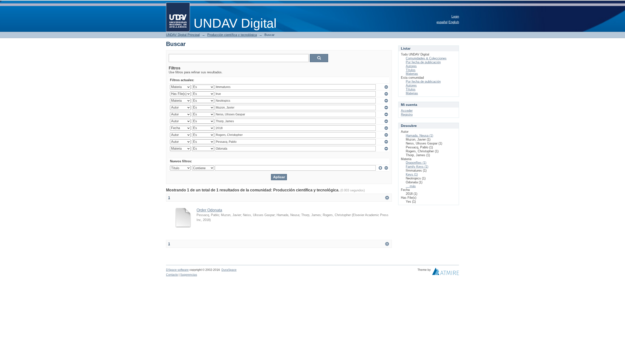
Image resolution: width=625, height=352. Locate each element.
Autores (411, 66)
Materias (412, 74)
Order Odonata (209, 210)
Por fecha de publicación (423, 62)
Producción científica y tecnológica (232, 35)
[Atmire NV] (445, 272)
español (442, 22)
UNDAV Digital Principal (183, 35)
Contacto (172, 274)
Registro (407, 114)
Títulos (411, 70)
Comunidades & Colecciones (426, 58)
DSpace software (177, 270)
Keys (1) (412, 174)
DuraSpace (229, 270)
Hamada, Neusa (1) (419, 135)
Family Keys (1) (417, 166)
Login (455, 16)
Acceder (407, 110)
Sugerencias (188, 274)
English (453, 22)
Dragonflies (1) (416, 163)
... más (411, 186)
